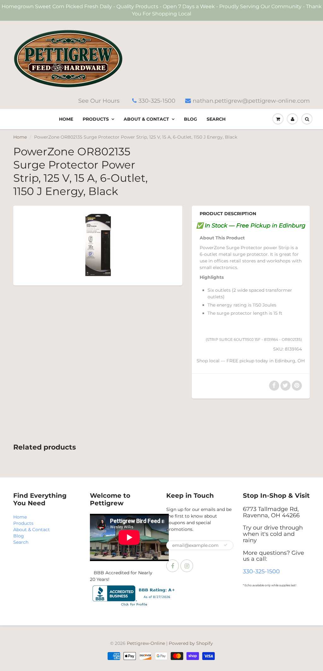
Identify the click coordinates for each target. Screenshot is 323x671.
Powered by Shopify (191, 643)
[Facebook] (172, 565)
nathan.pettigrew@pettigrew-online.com (251, 100)
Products (96, 119)
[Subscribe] (225, 545)
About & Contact (146, 119)
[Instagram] (186, 565)
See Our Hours (99, 100)
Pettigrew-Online (146, 643)
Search (216, 119)
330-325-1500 (156, 100)
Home (66, 119)
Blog (190, 119)
